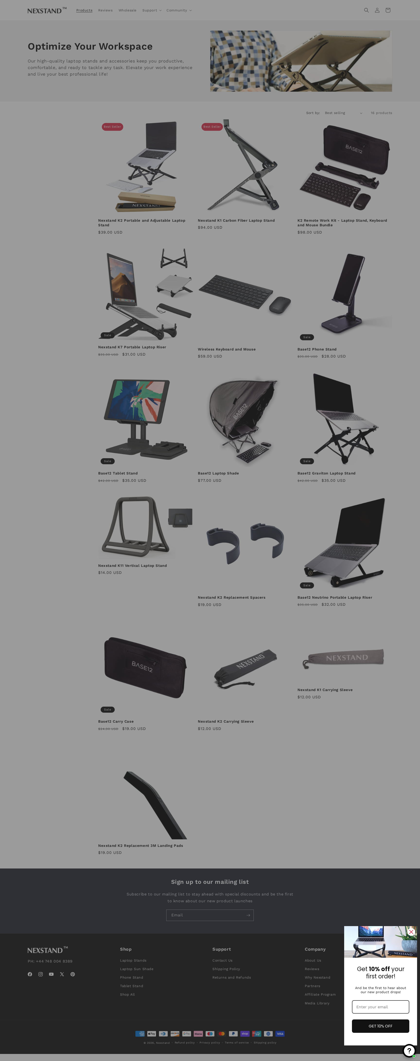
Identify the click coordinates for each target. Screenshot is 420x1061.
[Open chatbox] (409, 1051)
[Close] (411, 932)
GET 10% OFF (381, 1026)
